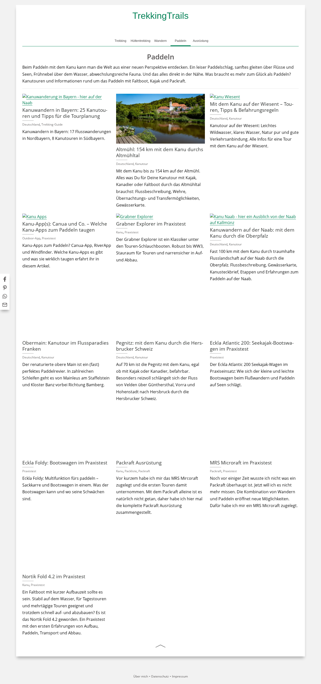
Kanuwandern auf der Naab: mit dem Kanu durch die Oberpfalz (252, 232)
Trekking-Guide (52, 124)
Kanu (119, 232)
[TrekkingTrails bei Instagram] (164, 670)
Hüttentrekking (140, 41)
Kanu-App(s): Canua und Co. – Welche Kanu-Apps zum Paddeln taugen (64, 226)
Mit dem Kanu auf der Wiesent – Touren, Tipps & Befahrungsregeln (251, 107)
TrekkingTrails (160, 16)
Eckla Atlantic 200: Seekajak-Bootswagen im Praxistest (252, 345)
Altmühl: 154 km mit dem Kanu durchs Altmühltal (159, 152)
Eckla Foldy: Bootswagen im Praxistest (64, 462)
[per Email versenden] (4, 305)
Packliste (131, 471)
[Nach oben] (160, 646)
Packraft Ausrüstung (139, 462)
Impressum (180, 676)
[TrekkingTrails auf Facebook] (148, 670)
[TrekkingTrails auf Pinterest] (156, 670)
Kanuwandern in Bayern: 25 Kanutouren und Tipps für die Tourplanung (64, 113)
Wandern (160, 41)
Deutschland (31, 124)
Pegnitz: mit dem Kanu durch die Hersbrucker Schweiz (159, 345)
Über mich (140, 676)
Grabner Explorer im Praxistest (151, 223)
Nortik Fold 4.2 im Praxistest (53, 576)
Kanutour (141, 164)
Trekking (120, 41)
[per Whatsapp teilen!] (4, 297)
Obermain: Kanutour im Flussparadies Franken (65, 345)
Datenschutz (160, 676)
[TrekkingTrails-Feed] (173, 670)
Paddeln (180, 41)
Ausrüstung (200, 41)
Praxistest (49, 238)
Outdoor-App (31, 238)
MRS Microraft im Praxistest (241, 462)
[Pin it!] (4, 288)
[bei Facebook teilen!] (4, 280)
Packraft (144, 471)
